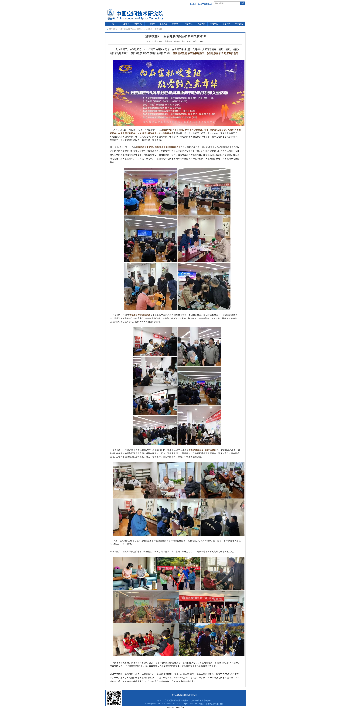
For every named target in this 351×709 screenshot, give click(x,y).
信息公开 (226, 24)
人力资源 (151, 24)
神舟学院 (201, 24)
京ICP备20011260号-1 (175, 707)
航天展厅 (176, 24)
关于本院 (125, 24)
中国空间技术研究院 (126, 29)
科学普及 (189, 24)
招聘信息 (193, 695)
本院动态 (149, 29)
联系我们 (239, 24)
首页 (113, 24)
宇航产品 (163, 24)
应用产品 (214, 24)
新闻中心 (138, 24)
